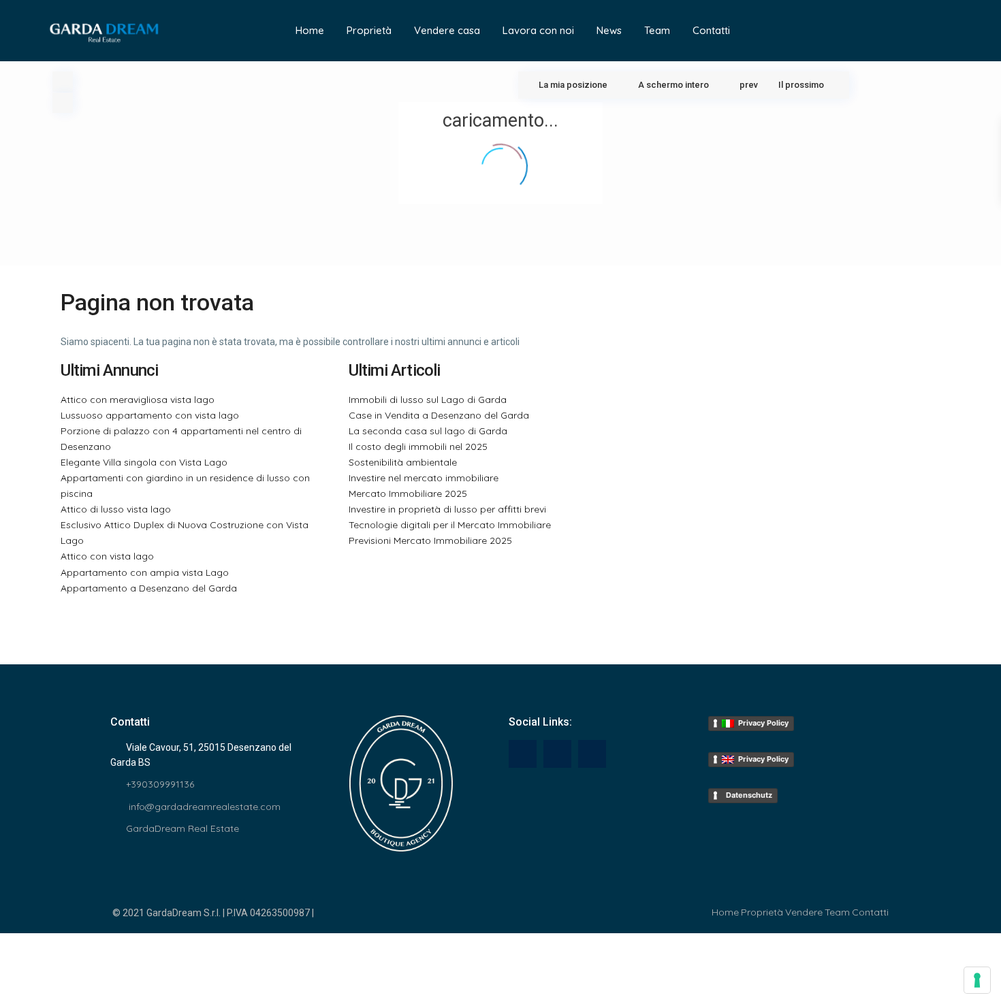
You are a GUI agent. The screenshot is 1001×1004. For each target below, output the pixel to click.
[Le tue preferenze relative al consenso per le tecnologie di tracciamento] (977, 980)
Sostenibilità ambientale (403, 462)
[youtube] (557, 754)
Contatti (711, 30)
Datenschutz (747, 795)
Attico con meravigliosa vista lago (137, 399)
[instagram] (592, 754)
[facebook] (523, 754)
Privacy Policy (761, 723)
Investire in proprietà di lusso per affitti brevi (447, 509)
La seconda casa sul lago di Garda (428, 431)
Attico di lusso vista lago (116, 509)
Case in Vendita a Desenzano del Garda (439, 415)
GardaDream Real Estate (182, 828)
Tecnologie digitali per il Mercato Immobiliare (450, 525)
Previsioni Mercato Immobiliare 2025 (430, 540)
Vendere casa (447, 30)
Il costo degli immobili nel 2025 (418, 446)
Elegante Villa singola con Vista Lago (144, 462)
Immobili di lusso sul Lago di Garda (428, 399)
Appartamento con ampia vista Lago (145, 572)
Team (657, 30)
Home (310, 30)
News (609, 30)
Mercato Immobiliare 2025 (408, 493)
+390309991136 (160, 784)
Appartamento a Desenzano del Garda (149, 588)
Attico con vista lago (107, 556)
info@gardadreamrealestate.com (203, 806)
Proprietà (369, 30)
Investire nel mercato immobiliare (423, 478)
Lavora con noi (538, 30)
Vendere (804, 912)
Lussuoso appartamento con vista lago (150, 415)
